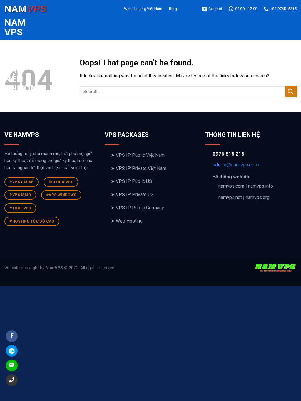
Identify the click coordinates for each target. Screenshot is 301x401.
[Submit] (291, 91)
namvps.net (230, 197)
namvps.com (231, 186)
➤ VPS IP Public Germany (137, 207)
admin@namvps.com (236, 165)
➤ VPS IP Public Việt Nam (138, 155)
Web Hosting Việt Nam (143, 8)
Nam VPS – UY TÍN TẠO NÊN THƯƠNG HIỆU (8, 60)
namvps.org (258, 197)
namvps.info (260, 186)
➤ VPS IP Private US (132, 194)
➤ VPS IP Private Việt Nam (138, 168)
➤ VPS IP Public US (131, 181)
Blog (173, 8)
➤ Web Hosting (127, 221)
